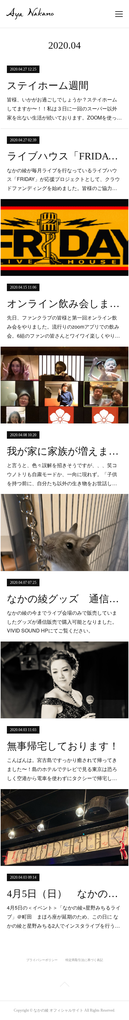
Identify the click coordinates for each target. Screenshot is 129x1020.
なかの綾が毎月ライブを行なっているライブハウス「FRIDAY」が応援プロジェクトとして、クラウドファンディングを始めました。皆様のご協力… (63, 179)
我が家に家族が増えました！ (64, 451)
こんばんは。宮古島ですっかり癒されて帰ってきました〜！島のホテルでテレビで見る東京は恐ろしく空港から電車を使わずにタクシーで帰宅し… (62, 769)
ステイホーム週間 (48, 85)
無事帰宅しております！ (63, 746)
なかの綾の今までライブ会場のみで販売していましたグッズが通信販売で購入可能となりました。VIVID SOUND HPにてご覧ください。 (62, 621)
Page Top (64, 985)
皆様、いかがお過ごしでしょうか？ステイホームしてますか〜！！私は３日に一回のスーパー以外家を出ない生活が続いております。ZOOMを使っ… (64, 108)
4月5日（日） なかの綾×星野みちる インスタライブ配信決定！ (64, 893)
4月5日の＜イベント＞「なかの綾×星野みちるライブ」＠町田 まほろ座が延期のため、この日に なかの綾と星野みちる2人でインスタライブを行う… (64, 916)
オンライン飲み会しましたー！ (64, 303)
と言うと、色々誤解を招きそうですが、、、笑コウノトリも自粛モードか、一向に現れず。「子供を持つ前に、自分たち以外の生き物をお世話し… (62, 474)
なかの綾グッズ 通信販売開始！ (64, 598)
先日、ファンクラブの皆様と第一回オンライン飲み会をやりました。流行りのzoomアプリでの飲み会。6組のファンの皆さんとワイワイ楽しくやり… (63, 326)
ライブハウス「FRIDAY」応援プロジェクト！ (64, 156)
